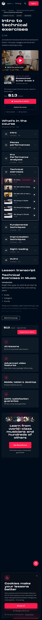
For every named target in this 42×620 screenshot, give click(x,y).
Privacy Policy (29, 614)
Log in (33, 3)
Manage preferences (22, 611)
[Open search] (25, 3)
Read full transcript (11, 318)
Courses (11, 10)
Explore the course (20, 107)
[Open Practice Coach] (36, 563)
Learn (9, 3)
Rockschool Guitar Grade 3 (25, 10)
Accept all (21, 606)
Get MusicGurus (20, 445)
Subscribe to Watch (21, 101)
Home (4, 10)
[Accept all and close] (37, 575)
